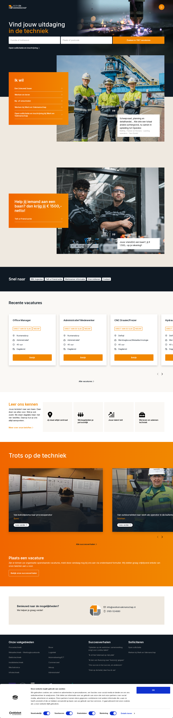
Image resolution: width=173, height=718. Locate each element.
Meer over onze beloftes (20, 427)
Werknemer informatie (75, 279)
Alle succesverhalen (86, 544)
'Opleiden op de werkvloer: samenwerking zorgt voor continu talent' (105, 648)
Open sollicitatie (134, 647)
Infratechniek (14, 672)
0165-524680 (113, 611)
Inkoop (51, 667)
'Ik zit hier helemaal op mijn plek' (101, 655)
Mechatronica (14, 667)
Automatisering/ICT (56, 657)
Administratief (54, 672)
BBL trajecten (37, 279)
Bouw (50, 647)
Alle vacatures (86, 381)
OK (153, 690)
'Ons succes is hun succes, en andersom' (105, 665)
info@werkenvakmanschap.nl (121, 607)
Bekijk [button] (32, 357)
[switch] (69, 713)
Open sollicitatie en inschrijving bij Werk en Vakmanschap (34, 114)
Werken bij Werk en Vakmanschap (30, 107)
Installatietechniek (16, 662)
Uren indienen (94, 279)
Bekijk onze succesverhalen (24, 573)
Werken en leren (22, 94)
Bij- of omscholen (23, 101)
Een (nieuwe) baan (23, 88)
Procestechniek (15, 647)
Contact (106, 279)
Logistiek (52, 652)
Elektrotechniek (15, 657)
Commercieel (53, 662)
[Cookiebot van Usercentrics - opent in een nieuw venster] (15, 713)
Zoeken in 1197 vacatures (138, 40)
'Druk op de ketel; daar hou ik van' (102, 670)
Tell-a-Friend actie (23, 219)
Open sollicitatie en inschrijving (23, 48)
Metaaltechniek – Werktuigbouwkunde (24, 652)
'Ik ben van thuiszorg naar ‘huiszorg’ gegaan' (106, 660)
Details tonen (126, 713)
